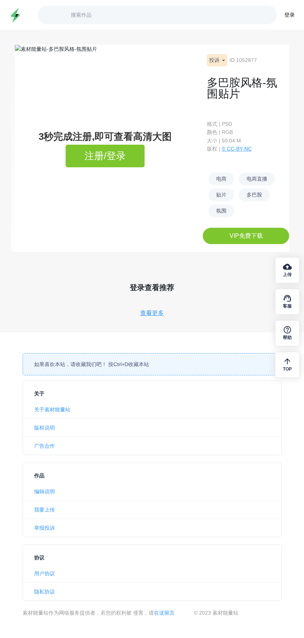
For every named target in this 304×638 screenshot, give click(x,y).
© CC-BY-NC (237, 149)
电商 (221, 179)
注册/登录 (105, 155)
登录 (289, 15)
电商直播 (257, 179)
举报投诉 (44, 528)
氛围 (221, 211)
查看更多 (152, 313)
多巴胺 (254, 195)
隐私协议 (44, 592)
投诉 (215, 60)
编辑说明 (44, 491)
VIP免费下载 (246, 236)
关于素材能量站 (52, 409)
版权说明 (44, 428)
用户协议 (44, 573)
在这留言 (164, 613)
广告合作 (44, 446)
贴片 (221, 195)
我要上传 (44, 510)
